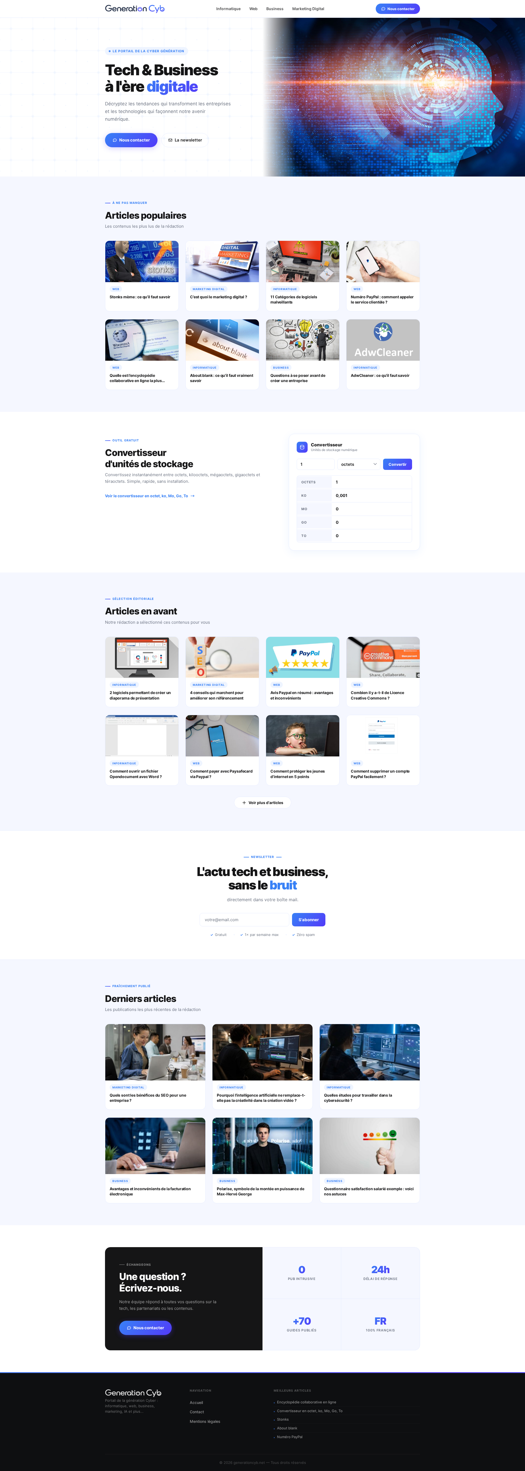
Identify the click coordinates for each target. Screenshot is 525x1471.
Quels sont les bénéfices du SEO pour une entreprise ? (148, 1098)
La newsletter (188, 140)
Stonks (283, 1419)
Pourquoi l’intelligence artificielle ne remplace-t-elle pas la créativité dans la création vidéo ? (261, 1098)
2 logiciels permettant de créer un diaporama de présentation (140, 695)
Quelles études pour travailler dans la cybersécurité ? (358, 1098)
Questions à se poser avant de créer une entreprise (297, 378)
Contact (197, 1411)
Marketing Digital (308, 8)
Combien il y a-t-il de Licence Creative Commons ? (377, 695)
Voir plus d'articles (266, 802)
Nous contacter (401, 9)
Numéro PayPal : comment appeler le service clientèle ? (382, 299)
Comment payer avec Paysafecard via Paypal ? (221, 774)
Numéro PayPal (289, 1437)
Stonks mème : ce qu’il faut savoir (140, 296)
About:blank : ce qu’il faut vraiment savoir (221, 378)
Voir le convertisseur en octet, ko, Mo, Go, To (146, 495)
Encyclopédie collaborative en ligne (306, 1402)
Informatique (228, 8)
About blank (287, 1428)
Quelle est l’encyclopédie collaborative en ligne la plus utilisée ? (136, 380)
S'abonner (309, 919)
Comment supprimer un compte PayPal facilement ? (380, 774)
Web (253, 8)
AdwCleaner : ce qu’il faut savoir (380, 375)
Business (275, 8)
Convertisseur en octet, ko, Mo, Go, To (310, 1411)
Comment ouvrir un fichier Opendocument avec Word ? (136, 774)
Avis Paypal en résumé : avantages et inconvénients (301, 695)
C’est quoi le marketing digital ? (218, 296)
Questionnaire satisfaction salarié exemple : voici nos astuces (369, 1191)
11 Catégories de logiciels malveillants (293, 299)
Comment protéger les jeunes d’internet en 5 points (297, 774)
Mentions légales (205, 1421)
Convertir (398, 464)
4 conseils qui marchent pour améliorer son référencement (217, 695)
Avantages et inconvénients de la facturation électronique (150, 1191)
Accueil (196, 1402)
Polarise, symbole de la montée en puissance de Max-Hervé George (260, 1191)
